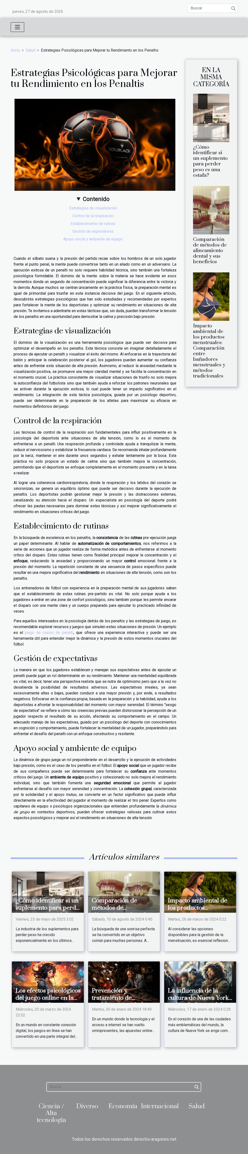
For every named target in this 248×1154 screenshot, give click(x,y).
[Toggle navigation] (17, 27)
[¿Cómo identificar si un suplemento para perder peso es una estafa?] (211, 117)
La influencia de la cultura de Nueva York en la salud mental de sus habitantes (198, 1001)
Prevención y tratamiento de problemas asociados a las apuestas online (123, 1001)
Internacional (160, 1106)
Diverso (87, 1106)
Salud (30, 50)
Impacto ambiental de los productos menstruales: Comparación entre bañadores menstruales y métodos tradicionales (209, 351)
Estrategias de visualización (93, 208)
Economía (122, 1106)
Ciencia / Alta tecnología (51, 1113)
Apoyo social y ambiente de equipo (93, 239)
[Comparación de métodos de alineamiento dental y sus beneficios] (211, 210)
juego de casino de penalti (49, 632)
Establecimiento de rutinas (93, 223)
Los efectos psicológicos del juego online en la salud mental (48, 998)
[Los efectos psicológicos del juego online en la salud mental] (48, 981)
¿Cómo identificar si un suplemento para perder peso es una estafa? (210, 161)
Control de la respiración (93, 216)
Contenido (96, 199)
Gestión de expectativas (93, 231)
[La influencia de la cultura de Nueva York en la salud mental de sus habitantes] (200, 981)
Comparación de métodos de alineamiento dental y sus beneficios (210, 250)
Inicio (15, 50)
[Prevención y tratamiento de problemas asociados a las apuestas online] (124, 981)
